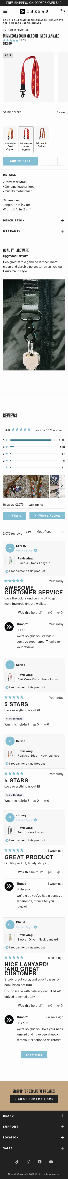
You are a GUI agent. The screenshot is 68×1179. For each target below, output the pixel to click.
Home (6, 20)
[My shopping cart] (61, 11)
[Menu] (7, 11)
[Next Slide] (62, 486)
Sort (28, 532)
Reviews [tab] (13, 505)
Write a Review (49, 516)
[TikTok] (17, 1162)
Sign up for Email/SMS (34, 1099)
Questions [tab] (36, 505)
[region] (34, 486)
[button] (16, 30)
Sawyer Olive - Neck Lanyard (38, 939)
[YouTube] (51, 1162)
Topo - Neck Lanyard (32, 832)
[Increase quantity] (61, 161)
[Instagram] (28, 1162)
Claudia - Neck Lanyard (34, 563)
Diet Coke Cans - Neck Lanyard (39, 679)
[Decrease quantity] (44, 161)
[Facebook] (40, 1162)
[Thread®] (34, 11)
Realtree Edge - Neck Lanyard (39, 755)
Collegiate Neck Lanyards (29, 20)
